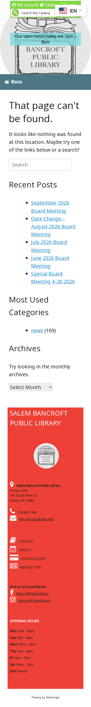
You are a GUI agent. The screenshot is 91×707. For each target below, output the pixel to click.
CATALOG (25, 541)
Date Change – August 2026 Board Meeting (53, 226)
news (37, 330)
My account (27, 5)
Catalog (51, 5)
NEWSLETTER (30, 567)
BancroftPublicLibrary (32, 593)
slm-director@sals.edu (36, 519)
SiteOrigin (53, 697)
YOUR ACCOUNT (33, 558)
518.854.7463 (27, 512)
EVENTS (24, 550)
